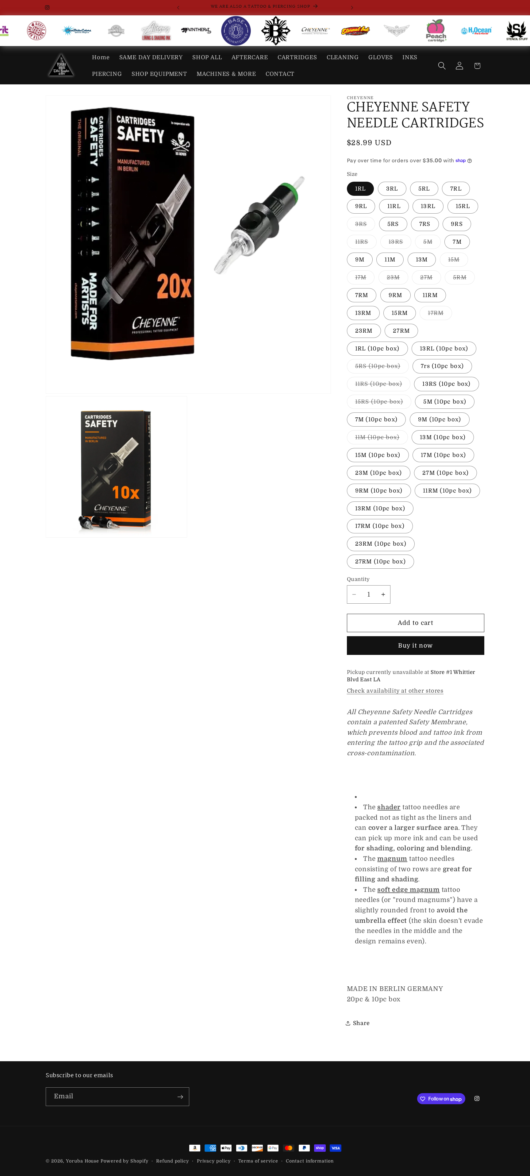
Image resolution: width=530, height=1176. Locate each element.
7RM (361, 295)
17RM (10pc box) (380, 526)
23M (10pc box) (378, 473)
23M (397, 279)
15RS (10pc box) (383, 403)
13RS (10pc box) (446, 384)
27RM (401, 330)
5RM (464, 279)
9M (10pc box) (439, 419)
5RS (393, 224)
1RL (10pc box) (377, 348)
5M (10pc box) (444, 402)
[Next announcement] (352, 7)
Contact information (309, 1161)
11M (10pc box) (381, 439)
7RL (456, 188)
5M (432, 243)
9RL (361, 206)
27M (430, 279)
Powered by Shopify (124, 1161)
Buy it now (415, 645)
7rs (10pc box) (442, 366)
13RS (400, 243)
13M (422, 260)
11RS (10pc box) (383, 386)
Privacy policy (214, 1161)
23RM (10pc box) (381, 544)
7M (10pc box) (376, 419)
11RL (394, 206)
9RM (395, 295)
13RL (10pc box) (444, 348)
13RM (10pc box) (380, 508)
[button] (442, 66)
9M (360, 260)
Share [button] (361, 1023)
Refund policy (172, 1161)
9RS (457, 224)
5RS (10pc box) (382, 368)
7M (457, 242)
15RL (463, 206)
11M (390, 260)
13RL (428, 206)
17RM (440, 315)
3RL (392, 188)
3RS (365, 226)
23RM (364, 330)
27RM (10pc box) (380, 562)
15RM (400, 313)
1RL (360, 188)
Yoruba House (82, 1161)
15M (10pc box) (378, 455)
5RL (424, 188)
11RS (366, 243)
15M (458, 261)
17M (365, 279)
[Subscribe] (180, 1097)
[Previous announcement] (178, 7)
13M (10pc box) (443, 437)
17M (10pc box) (443, 455)
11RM (430, 295)
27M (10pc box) (445, 473)
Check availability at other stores (395, 691)
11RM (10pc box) (447, 490)
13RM (363, 313)
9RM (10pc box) (379, 490)
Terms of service (258, 1161)
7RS (425, 224)
